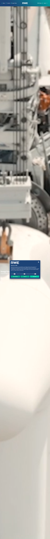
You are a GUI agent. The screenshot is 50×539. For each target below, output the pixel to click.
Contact (8, 3)
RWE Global (39, 3)
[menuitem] (8, 3)
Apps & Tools (14, 3)
